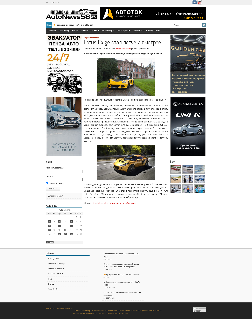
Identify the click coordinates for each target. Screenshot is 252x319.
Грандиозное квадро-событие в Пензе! (123, 274)
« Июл (50, 242)
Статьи (95, 30)
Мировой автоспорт (56, 263)
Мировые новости (91, 37)
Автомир (64, 30)
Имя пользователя (55, 168)
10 (49, 226)
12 (59, 226)
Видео (84, 30)
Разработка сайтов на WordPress (59, 308)
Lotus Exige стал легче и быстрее (119, 203)
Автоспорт (108, 30)
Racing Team (153, 30)
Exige (93, 203)
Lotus (99, 203)
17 (49, 230)
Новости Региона (55, 274)
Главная (52, 30)
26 (59, 234)
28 (71, 234)
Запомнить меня (56, 183)
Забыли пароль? (55, 196)
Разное (51, 279)
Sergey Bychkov (123, 48)
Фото (75, 30)
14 (71, 226)
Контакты (138, 30)
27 (65, 234)
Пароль (49, 176)
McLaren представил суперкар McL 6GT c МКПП (75, 25)
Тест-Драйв (123, 30)
